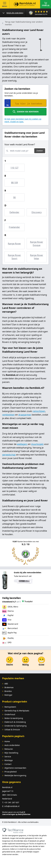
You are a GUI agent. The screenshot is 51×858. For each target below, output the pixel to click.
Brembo (8, 691)
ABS (6, 683)
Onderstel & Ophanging (15, 725)
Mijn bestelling (11, 752)
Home (7, 741)
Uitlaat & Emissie (12, 729)
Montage (8, 760)
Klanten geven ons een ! (13, 812)
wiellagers (22, 444)
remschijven (39, 411)
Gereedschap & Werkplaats (16, 710)
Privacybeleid (10, 771)
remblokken (8, 414)
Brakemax (8, 687)
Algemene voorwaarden (15, 768)
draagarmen (24, 414)
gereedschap (9, 454)
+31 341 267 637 (11, 802)
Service (7, 756)
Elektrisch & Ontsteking (15, 722)
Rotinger (8, 695)
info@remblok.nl (11, 806)
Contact (7, 764)
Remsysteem (10, 707)
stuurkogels (37, 444)
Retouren (8, 749)
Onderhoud (9, 714)
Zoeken (39, 150)
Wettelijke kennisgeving (15, 775)
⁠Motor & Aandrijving (13, 718)
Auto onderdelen (12, 745)
